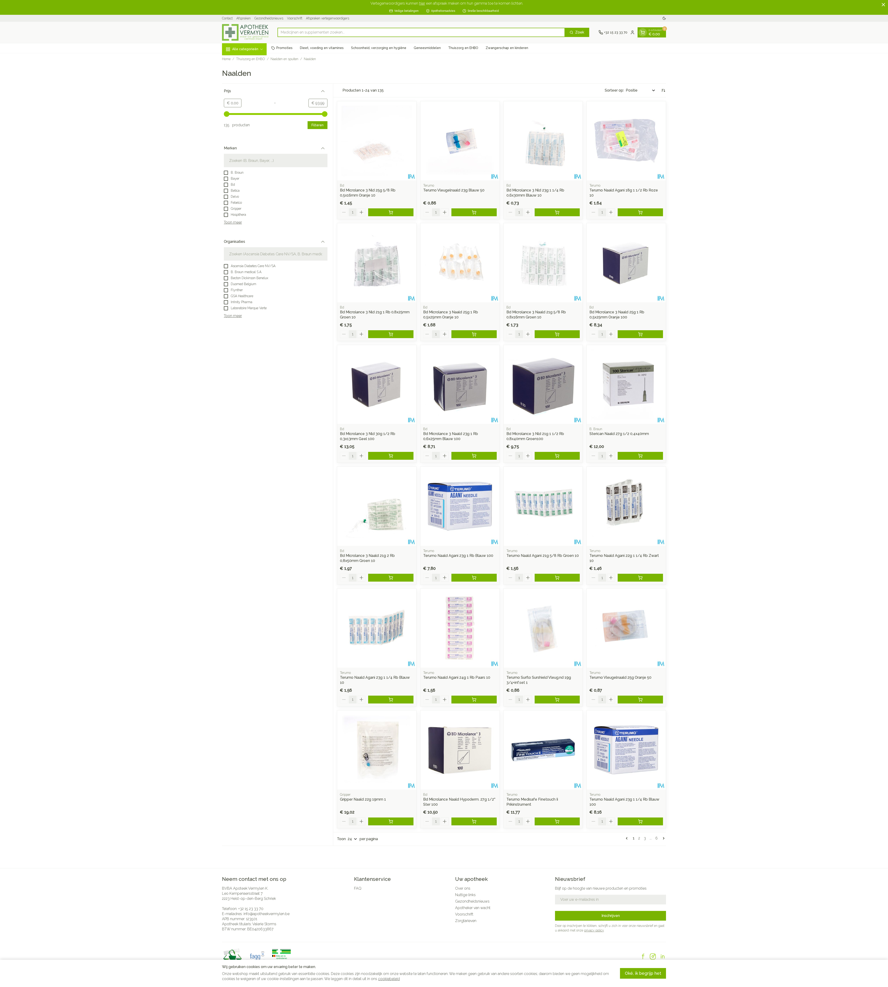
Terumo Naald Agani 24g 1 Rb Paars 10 (456, 677)
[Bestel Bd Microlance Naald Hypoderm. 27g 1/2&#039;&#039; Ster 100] (474, 821)
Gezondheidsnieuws (268, 18)
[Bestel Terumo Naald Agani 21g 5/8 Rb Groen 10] (557, 578)
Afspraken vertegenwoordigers (327, 18)
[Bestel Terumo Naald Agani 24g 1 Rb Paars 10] (474, 699)
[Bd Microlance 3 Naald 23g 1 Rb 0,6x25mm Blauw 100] (460, 384)
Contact (227, 18)
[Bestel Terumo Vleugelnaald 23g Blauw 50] (474, 212)
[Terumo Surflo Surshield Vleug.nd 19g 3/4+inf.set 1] (543, 628)
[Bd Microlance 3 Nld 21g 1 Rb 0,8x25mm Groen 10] (376, 262)
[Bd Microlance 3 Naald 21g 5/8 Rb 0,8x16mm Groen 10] (543, 262)
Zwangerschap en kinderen (507, 48)
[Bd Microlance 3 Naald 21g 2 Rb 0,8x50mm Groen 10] (376, 506)
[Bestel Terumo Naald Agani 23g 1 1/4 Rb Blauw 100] (640, 821)
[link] (627, 838)
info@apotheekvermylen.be (267, 914)
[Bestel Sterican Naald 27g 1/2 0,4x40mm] (640, 456)
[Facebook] (643, 956)
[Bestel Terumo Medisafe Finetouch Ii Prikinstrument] (557, 821)
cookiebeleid (389, 979)
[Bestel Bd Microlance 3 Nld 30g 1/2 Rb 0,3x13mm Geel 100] (390, 456)
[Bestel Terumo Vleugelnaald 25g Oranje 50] (640, 699)
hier (422, 3)
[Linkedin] (662, 956)
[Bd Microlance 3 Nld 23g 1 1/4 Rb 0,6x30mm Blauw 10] (543, 140)
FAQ (357, 888)
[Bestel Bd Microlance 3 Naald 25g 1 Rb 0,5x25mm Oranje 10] (474, 334)
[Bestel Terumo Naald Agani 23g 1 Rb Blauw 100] (474, 578)
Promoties (284, 48)
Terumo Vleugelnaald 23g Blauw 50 (453, 190)
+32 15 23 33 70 (250, 909)
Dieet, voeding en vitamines (322, 48)
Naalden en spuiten (284, 59)
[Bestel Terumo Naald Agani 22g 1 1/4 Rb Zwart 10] (640, 578)
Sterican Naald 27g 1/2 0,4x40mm (619, 434)
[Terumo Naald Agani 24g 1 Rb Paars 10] (460, 628)
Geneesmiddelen (427, 48)
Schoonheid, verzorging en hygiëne (378, 48)
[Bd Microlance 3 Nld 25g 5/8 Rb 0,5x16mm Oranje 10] (376, 140)
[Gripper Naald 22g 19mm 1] (376, 750)
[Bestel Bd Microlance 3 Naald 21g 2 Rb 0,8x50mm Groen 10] (390, 578)
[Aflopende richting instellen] (663, 90)
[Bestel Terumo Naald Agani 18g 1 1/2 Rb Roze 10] (640, 212)
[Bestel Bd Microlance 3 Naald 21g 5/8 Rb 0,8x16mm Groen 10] (557, 334)
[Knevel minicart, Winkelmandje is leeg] (642, 32)
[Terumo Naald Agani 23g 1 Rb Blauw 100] (460, 506)
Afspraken (243, 18)
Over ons (462, 888)
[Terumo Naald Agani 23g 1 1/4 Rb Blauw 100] (626, 750)
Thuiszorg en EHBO (463, 48)
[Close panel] (883, 4)
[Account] (632, 32)
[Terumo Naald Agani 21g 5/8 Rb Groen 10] (543, 506)
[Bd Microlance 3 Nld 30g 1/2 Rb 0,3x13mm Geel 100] (376, 384)
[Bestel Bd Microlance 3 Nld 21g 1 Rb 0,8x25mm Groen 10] (390, 334)
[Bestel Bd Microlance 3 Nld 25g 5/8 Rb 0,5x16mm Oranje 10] (390, 212)
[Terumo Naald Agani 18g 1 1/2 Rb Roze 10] (626, 140)
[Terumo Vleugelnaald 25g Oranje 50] (626, 628)
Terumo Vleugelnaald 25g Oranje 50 (620, 677)
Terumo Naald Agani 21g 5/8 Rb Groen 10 (542, 555)
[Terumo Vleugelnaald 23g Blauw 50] (460, 140)
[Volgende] (663, 838)
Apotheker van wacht (472, 908)
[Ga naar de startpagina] (245, 32)
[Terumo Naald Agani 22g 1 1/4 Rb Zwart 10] (626, 506)
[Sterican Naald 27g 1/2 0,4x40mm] (626, 384)
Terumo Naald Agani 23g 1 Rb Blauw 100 (458, 555)
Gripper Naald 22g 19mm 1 (363, 799)
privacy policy (594, 930)
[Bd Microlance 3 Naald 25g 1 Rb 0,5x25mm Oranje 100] (626, 262)
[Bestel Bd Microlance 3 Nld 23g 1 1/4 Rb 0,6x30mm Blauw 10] (557, 212)
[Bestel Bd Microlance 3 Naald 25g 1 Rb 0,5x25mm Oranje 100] (640, 334)
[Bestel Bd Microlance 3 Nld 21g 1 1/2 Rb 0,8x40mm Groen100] (557, 456)
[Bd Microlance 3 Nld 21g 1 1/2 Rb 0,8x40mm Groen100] (543, 384)
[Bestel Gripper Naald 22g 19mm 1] (390, 821)
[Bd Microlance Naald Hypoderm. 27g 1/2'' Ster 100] (460, 750)
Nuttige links (465, 895)
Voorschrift (294, 18)
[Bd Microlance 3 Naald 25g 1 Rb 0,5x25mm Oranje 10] (460, 262)
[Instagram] (652, 956)
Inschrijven (610, 915)
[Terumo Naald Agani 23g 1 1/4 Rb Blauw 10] (376, 628)
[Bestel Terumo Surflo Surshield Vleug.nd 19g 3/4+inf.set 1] (557, 699)
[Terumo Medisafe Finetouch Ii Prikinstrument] (543, 750)
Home (226, 59)
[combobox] (421, 32)
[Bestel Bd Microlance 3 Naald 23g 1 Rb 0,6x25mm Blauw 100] (474, 456)
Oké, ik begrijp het (643, 973)
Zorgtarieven (465, 921)
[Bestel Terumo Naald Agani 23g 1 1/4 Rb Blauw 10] (390, 699)
